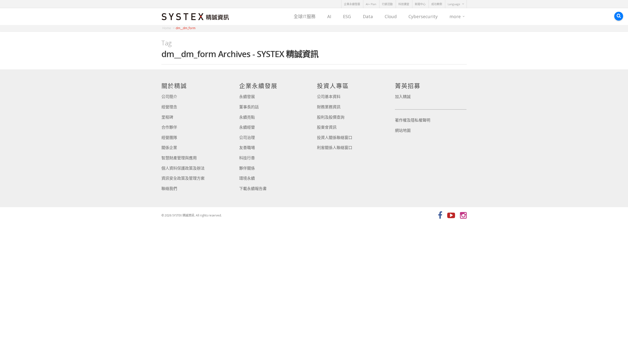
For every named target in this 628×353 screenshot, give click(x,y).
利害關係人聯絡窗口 (334, 147)
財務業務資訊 (328, 107)
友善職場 (247, 147)
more (455, 16)
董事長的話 (249, 107)
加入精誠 (403, 96)
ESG (347, 16)
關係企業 (169, 147)
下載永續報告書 (253, 188)
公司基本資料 (328, 96)
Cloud (391, 16)
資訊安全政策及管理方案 (183, 178)
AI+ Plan (371, 4)
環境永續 (247, 178)
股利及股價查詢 (330, 117)
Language (454, 4)
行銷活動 (387, 4)
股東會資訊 (327, 127)
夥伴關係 (247, 168)
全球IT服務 (304, 16)
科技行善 (247, 158)
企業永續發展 (352, 4)
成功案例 (436, 4)
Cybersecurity (423, 16)
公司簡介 (169, 96)
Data (368, 16)
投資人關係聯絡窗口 (334, 137)
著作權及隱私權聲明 (412, 120)
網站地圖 (403, 130)
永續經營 (247, 127)
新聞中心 (420, 4)
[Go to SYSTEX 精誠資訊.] (168, 28)
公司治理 (247, 137)
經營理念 (169, 107)
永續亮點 (247, 117)
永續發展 (247, 96)
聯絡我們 (169, 188)
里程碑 (167, 117)
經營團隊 (169, 137)
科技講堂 (403, 4)
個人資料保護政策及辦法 (183, 168)
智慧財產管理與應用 (179, 158)
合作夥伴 (169, 127)
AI (329, 16)
